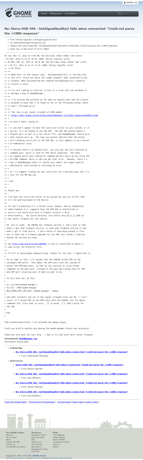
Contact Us (10, 444)
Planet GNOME (59, 440)
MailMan (55, 458)
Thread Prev (35, 402)
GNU (70, 458)
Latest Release (59, 437)
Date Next (21, 402)
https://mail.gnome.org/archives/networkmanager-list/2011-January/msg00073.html (54, 115)
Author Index (91, 402)
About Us (10, 435)
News (55, 433)
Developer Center (38, 435)
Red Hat (38, 458)
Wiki (33, 440)
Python (62, 458)
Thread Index (64, 402)
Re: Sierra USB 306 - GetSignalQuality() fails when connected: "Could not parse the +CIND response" (72, 352)
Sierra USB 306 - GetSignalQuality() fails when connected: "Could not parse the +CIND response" (70, 365)
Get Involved (11, 437)
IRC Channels (36, 444)
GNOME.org (131, 2)
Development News (61, 442)
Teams (8, 440)
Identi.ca (56, 444)
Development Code (39, 449)
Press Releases (59, 435)
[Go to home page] (22, 18)
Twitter (56, 447)
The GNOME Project (15, 433)
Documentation (37, 437)
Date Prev (10, 402)
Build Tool (35, 451)
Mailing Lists (55, 14)
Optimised (10, 458)
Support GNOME (13, 442)
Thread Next (48, 402)
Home (44, 14)
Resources (36, 433)
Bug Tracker (36, 447)
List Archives (71, 14)
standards (21, 458)
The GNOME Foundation (16, 447)
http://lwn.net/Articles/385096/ (29, 244)
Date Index (78, 402)
